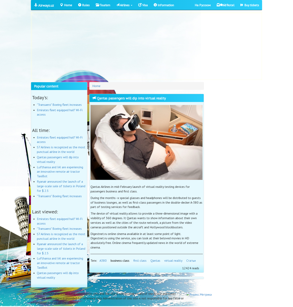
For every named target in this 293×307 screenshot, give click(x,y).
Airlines (124, 5)
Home (67, 5)
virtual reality (173, 260)
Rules (85, 5)
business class (120, 260)
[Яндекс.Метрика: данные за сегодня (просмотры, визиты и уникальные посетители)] (199, 294)
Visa (145, 5)
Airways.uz (45, 5)
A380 (103, 260)
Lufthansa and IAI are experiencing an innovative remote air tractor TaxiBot (60, 171)
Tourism (104, 5)
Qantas (155, 260)
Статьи (191, 260)
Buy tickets (251, 5)
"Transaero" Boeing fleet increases (59, 105)
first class (139, 260)
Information (165, 5)
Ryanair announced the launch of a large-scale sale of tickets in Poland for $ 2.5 (61, 186)
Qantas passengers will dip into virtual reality (131, 98)
